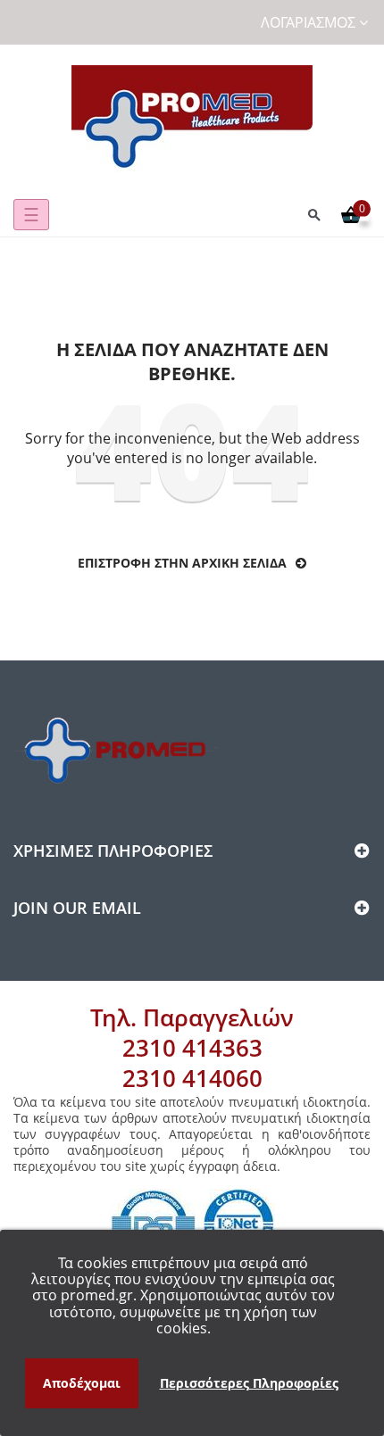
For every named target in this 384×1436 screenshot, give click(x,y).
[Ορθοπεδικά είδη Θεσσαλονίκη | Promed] (192, 119)
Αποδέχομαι (82, 1382)
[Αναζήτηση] (314, 214)
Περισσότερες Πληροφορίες (249, 1382)
